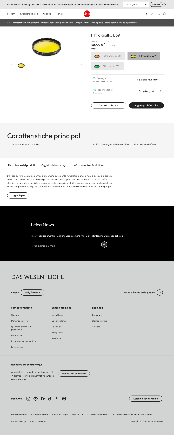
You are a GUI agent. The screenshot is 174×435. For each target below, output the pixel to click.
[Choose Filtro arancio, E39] (108, 56)
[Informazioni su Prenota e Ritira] (161, 91)
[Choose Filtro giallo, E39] (144, 56)
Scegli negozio (147, 91)
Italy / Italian (32, 292)
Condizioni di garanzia (97, 414)
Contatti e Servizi (108, 105)
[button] (21, 65)
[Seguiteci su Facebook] (42, 398)
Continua (156, 4)
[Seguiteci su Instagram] (28, 398)
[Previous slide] (11, 64)
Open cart (164, 13)
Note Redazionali (19, 414)
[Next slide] (81, 64)
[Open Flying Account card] (152, 13)
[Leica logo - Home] (87, 13)
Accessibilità (77, 414)
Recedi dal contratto (74, 373)
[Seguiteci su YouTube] (35, 398)
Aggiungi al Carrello (146, 105)
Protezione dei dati (39, 414)
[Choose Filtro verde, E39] (107, 66)
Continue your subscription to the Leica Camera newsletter (104, 244)
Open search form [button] (146, 13)
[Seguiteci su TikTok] (49, 398)
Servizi (59, 13)
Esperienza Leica (29, 13)
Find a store (158, 13)
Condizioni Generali (39, 421)
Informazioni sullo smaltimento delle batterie (131, 414)
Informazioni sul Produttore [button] (89, 165)
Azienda (47, 13)
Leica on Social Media (145, 398)
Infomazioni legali (60, 414)
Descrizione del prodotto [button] (22, 165)
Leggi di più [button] (18, 195)
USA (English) (131, 4)
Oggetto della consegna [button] (55, 165)
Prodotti (11, 13)
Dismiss (165, 4)
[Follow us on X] (56, 398)
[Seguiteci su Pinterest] (64, 398)
